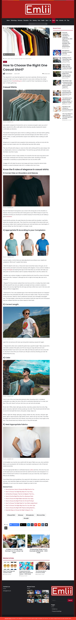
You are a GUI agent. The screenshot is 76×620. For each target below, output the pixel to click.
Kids (57, 20)
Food (39, 20)
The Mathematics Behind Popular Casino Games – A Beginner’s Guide (67, 100)
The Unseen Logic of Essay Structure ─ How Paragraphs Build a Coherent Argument (67, 84)
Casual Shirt (11, 515)
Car (50, 20)
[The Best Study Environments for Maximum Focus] (57, 93)
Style (53, 20)
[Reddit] (39, 524)
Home (8, 20)
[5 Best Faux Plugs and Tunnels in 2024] (10, 566)
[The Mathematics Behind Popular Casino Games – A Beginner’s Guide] (57, 100)
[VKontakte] (42, 524)
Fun (31, 20)
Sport (47, 20)
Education (26, 20)
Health (43, 20)
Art (65, 20)
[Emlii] (38, 9)
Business (20, 20)
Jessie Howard (9, 73)
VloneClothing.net (17, 81)
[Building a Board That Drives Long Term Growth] (57, 60)
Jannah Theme (8, 618)
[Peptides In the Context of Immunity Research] (57, 109)
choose (21, 515)
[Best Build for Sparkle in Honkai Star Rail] (57, 52)
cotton (31, 469)
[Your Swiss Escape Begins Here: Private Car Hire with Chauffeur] (57, 74)
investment (9, 216)
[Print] (5, 527)
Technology (14, 20)
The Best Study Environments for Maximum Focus (67, 92)
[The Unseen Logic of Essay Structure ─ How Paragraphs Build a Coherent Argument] (57, 83)
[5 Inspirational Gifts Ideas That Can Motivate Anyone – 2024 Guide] (26, 566)
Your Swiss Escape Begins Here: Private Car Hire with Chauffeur (67, 74)
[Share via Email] (46, 524)
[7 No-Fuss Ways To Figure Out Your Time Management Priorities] (57, 116)
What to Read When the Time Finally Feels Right (67, 66)
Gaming (35, 20)
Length (26, 518)
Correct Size (41, 515)
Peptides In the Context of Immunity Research (67, 108)
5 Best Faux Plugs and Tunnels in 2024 (9, 571)
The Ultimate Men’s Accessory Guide (41, 571)
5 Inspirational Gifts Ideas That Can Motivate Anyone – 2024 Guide (26, 572)
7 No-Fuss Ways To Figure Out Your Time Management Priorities (67, 116)
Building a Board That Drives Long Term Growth (66, 59)
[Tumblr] (32, 524)
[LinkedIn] (28, 524)
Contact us (54, 609)
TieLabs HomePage (56, 611)
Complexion (30, 515)
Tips (68, 20)
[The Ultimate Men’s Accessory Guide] (43, 566)
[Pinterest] (35, 524)
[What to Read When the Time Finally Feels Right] (57, 67)
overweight (9, 269)
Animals (61, 20)
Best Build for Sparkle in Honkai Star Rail (67, 52)
